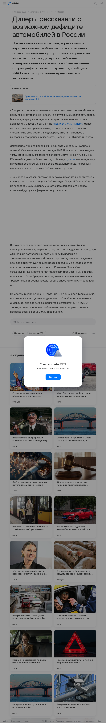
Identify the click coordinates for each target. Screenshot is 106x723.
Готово (53, 377)
